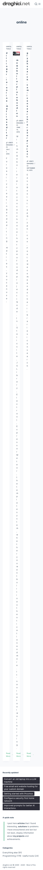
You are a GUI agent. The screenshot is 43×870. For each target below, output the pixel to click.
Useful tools (30, 856)
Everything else (12, 852)
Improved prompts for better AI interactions (19, 806)
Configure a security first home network (19, 799)
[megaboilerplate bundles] (16, 54)
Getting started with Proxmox (18, 793)
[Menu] (39, 4)
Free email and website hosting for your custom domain (21, 787)
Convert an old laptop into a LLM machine (20, 780)
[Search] (36, 4)
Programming (12, 856)
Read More (9, 755)
